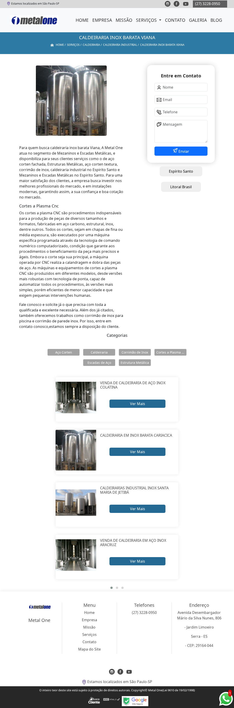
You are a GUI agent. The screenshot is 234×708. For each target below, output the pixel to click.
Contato (175, 20)
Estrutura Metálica (135, 362)
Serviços (147, 20)
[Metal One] (34, 20)
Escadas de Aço (99, 362)
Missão (124, 20)
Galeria (198, 20)
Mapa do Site (89, 649)
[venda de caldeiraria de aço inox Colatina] (76, 397)
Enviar (183, 151)
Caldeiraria (99, 352)
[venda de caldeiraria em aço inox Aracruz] (76, 555)
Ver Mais (137, 403)
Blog (216, 20)
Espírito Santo (181, 171)
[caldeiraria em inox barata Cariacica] (76, 450)
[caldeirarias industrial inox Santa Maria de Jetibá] (76, 502)
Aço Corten (63, 352)
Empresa (102, 20)
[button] (111, 587)
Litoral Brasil (181, 186)
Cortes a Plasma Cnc (171, 352)
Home (82, 20)
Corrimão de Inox (135, 352)
